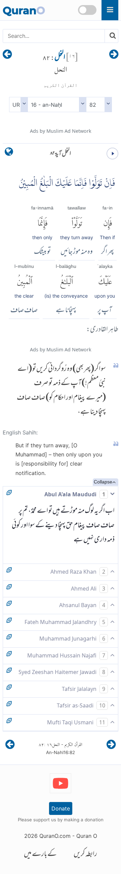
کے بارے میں (40, 854)
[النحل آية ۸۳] (7, 54)
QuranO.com (55, 835)
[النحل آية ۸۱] (113, 54)
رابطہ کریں (85, 854)
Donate (60, 808)
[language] (9, 153)
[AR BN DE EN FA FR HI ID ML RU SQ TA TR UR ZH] (18, 104)
